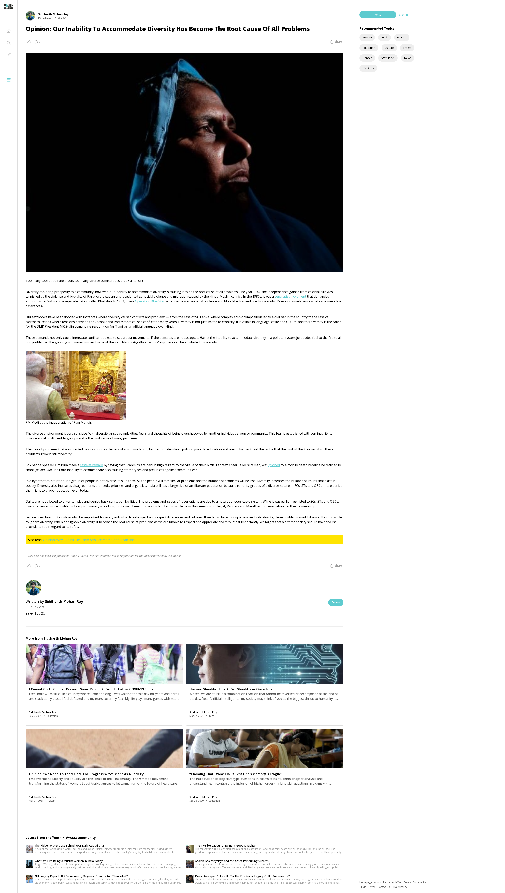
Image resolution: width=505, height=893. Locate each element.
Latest (407, 48)
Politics (401, 37)
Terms (372, 887)
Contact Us (384, 887)
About (378, 882)
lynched (274, 465)
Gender (367, 58)
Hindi (384, 37)
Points (407, 882)
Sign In (403, 14)
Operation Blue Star (150, 301)
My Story (368, 68)
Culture (389, 48)
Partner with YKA (392, 882)
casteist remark (91, 465)
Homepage (366, 882)
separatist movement (290, 296)
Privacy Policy (399, 887)
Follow (336, 602)
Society (367, 37)
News (407, 58)
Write (377, 14)
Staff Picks (388, 58)
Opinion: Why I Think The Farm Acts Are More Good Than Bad (89, 540)
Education (369, 48)
